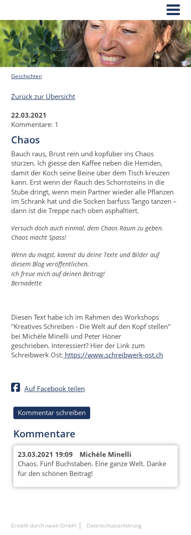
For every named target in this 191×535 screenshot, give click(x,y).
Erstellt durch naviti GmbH (43, 525)
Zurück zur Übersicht (43, 96)
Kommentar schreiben (52, 412)
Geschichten (26, 76)
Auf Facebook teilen (54, 388)
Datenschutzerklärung (114, 525)
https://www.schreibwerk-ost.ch (113, 354)
